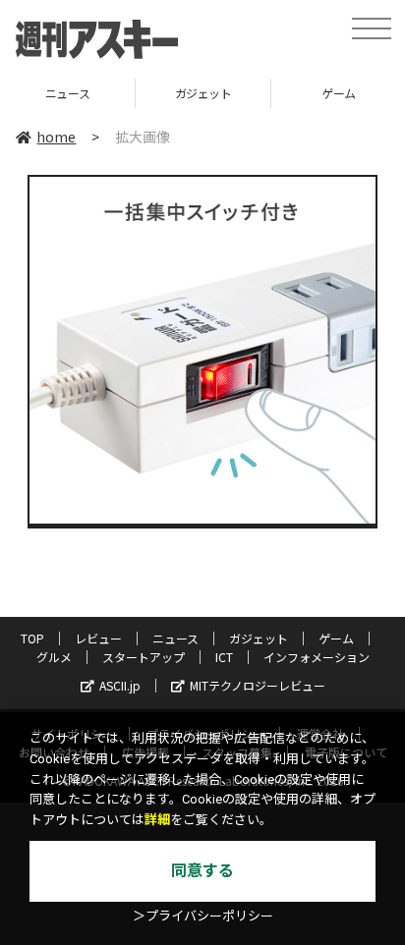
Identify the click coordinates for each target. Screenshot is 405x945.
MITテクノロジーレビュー (257, 685)
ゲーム (298, 92)
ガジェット (163, 92)
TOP (32, 638)
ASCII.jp (120, 685)
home (56, 136)
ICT (224, 656)
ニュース (175, 638)
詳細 (157, 819)
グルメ (54, 656)
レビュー (98, 638)
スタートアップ (143, 656)
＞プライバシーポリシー (203, 916)
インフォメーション (316, 656)
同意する (202, 871)
